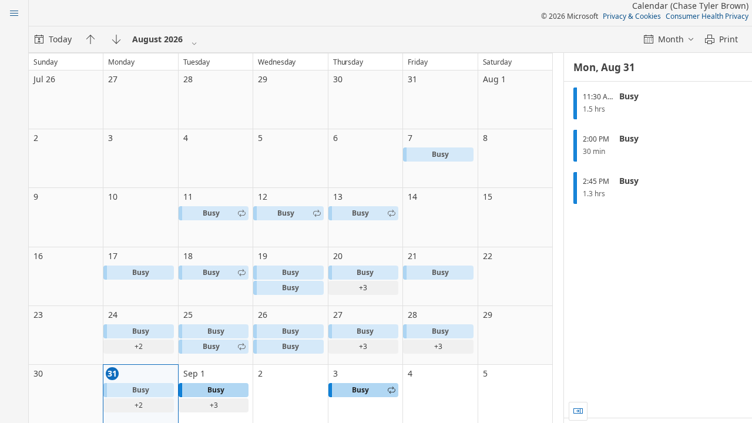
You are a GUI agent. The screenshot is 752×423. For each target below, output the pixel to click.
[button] (438, 154)
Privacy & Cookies (632, 16)
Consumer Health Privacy (707, 16)
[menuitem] (53, 39)
